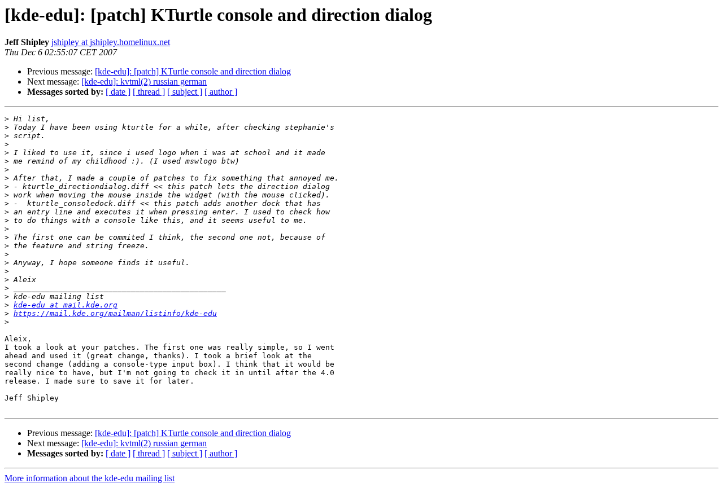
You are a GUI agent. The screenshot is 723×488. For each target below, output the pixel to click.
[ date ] (118, 91)
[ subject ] (184, 91)
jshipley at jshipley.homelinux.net (110, 42)
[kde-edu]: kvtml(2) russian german (144, 81)
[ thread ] (149, 91)
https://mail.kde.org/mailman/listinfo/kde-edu (115, 313)
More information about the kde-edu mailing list (90, 478)
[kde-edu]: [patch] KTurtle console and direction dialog (193, 71)
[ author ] (220, 91)
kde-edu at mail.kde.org (65, 305)
